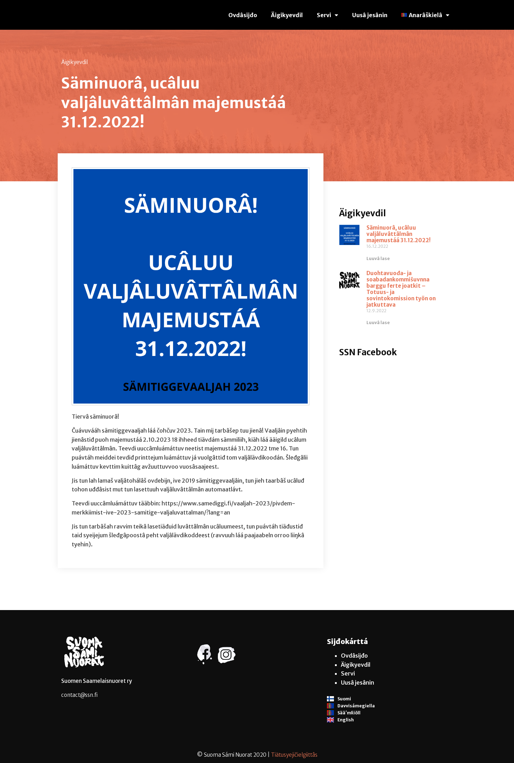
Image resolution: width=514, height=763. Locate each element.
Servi (324, 15)
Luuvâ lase (378, 258)
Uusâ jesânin (369, 15)
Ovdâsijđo (242, 15)
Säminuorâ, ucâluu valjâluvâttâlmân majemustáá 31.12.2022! (398, 234)
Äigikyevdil (287, 15)
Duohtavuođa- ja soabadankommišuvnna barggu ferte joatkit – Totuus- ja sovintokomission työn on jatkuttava (401, 289)
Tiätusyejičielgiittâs (294, 754)
